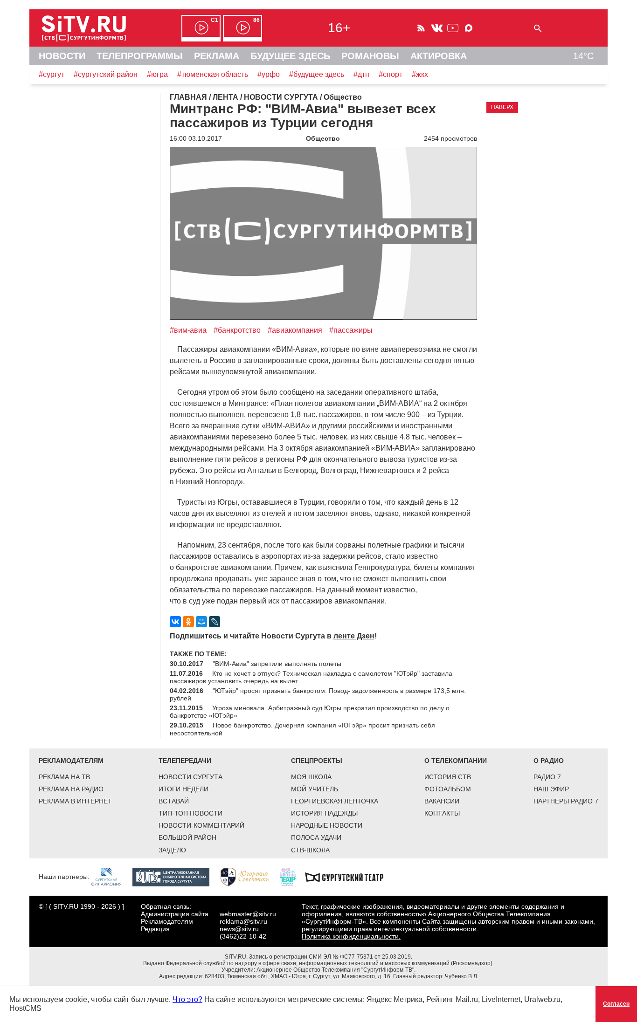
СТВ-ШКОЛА (310, 850)
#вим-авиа (188, 330)
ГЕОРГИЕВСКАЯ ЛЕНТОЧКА (334, 801)
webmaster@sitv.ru (248, 914)
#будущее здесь (316, 74)
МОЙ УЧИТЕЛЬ (314, 789)
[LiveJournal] (214, 621)
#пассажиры (351, 330)
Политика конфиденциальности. (351, 936)
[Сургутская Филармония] (111, 876)
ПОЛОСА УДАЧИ (316, 837)
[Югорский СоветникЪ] (249, 876)
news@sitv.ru (239, 929)
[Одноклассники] (188, 621)
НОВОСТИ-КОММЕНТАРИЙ (201, 825)
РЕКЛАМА (216, 56)
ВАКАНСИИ (441, 801)
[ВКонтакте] (175, 621)
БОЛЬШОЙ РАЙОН (187, 837)
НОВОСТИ (62, 56)
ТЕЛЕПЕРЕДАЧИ (185, 760)
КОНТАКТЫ (442, 813)
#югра (157, 74)
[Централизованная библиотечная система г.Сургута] (175, 876)
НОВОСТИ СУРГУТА (190, 777)
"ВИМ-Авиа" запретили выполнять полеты (277, 663)
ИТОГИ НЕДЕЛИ (183, 789)
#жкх (420, 74)
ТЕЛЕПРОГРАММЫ (140, 56)
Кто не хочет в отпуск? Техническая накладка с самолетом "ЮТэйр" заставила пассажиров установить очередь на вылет (311, 677)
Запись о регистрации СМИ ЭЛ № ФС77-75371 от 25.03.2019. (330, 956)
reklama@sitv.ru (243, 921)
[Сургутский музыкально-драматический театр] (349, 876)
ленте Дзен (353, 636)
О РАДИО (548, 760)
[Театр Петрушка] (292, 876)
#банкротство (237, 330)
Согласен (616, 1004)
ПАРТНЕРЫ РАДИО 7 (565, 801)
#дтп (361, 74)
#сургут (51, 74)
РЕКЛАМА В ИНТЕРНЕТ (75, 801)
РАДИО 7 (547, 777)
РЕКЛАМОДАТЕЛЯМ (71, 760)
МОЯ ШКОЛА (311, 777)
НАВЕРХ (502, 107)
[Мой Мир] (201, 621)
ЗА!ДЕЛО (172, 850)
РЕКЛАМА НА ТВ (64, 777)
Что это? (187, 999)
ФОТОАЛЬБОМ (447, 789)
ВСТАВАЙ (174, 801)
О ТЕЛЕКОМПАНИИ (455, 760)
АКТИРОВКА (438, 56)
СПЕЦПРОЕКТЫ (316, 760)
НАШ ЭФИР (551, 789)
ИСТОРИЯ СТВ (447, 777)
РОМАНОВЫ (370, 56)
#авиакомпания (295, 330)
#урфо (268, 74)
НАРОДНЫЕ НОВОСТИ (326, 825)
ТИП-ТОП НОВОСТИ (190, 813)
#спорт (390, 74)
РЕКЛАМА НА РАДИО (71, 789)
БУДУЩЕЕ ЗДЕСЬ (290, 56)
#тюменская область (212, 74)
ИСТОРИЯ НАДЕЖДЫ (324, 813)
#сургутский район (106, 74)
